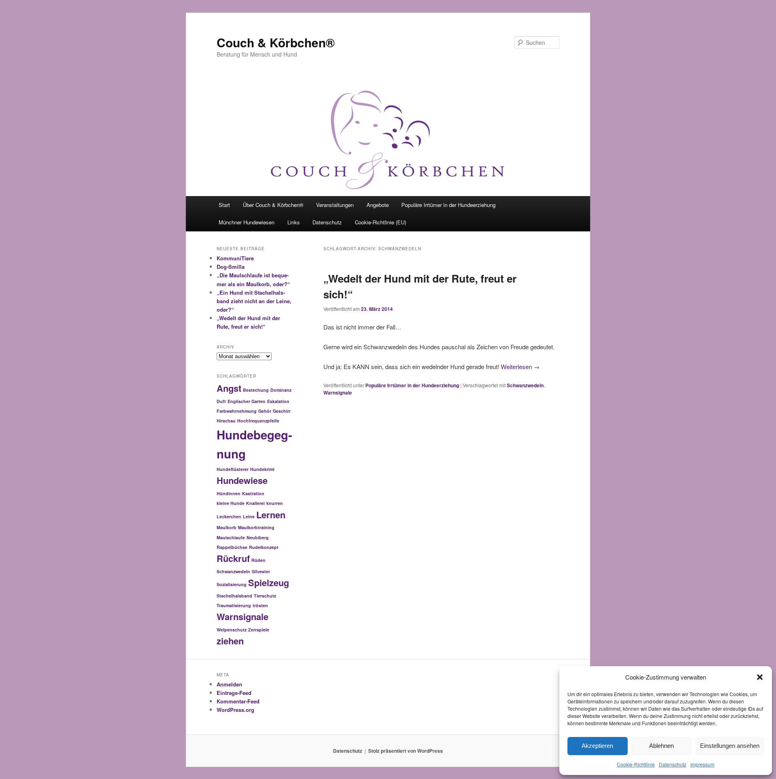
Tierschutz (265, 596)
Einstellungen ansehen (729, 745)
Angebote (378, 205)
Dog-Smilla (231, 266)
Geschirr (282, 411)
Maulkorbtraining (256, 527)
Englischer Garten (247, 401)
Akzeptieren (597, 745)
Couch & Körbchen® (276, 42)
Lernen (270, 514)
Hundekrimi (262, 469)
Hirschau (226, 421)
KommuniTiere (235, 258)
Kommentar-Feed (238, 701)
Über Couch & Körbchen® (273, 205)
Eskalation (278, 401)
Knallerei (255, 503)
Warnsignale (337, 392)
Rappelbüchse (232, 547)
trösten (260, 605)
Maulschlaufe (231, 537)
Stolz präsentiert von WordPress (405, 750)
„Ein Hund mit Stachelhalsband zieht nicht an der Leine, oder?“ (254, 301)
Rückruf (233, 558)
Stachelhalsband (234, 596)
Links (293, 222)
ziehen (230, 640)
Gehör (264, 411)
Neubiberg (258, 537)
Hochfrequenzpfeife (258, 421)
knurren (274, 503)
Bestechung (256, 390)
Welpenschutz (232, 630)
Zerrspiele (258, 630)
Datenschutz (672, 764)
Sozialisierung (232, 584)
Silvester (261, 571)
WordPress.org (235, 710)
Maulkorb (226, 527)
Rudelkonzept (263, 547)
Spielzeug (268, 582)
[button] (760, 677)
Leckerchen (229, 516)
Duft (221, 401)
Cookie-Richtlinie (636, 764)
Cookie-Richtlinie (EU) (380, 222)
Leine (249, 516)
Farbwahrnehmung (237, 411)
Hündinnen (228, 493)
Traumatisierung (234, 605)
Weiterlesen (520, 366)
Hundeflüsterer (233, 469)
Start (224, 205)
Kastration (253, 493)
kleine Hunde (231, 503)
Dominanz (280, 390)
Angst (229, 388)
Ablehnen (661, 745)
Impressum (702, 764)
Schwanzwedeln (525, 385)
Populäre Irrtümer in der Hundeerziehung (448, 205)
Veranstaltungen (335, 205)
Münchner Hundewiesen (246, 222)
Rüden (258, 560)
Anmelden (229, 684)
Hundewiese (242, 480)
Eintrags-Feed (234, 693)
